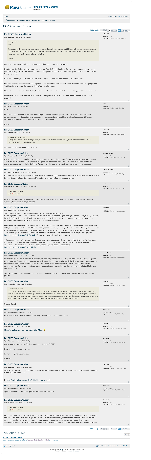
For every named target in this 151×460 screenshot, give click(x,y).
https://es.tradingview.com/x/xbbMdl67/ (20, 247)
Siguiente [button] (129, 30)
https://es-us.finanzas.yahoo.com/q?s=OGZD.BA (23, 330)
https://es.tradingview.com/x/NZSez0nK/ (20, 235)
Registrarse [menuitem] (113, 16)
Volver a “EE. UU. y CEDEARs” (14, 433)
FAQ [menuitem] (7, 16)
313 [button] (123, 30)
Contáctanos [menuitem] (102, 446)
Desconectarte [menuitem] (124, 16)
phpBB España (74, 451)
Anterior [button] (105, 30)
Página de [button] (102, 30)
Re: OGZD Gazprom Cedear (17, 34)
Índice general (10, 446)
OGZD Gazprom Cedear (17, 26)
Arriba (128, 100)
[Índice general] (18, 7)
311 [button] (116, 30)
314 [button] (126, 30)
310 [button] (112, 30)
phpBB (61, 449)
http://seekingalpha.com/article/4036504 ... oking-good (28, 380)
